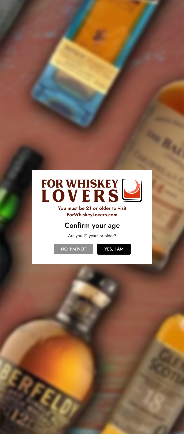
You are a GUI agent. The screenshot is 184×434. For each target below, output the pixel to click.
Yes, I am (113, 249)
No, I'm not (73, 249)
